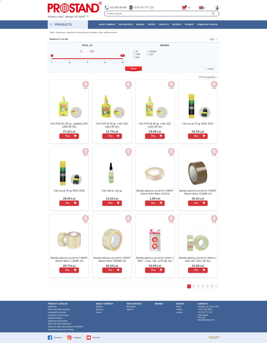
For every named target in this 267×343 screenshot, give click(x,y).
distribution (131, 307)
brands (140, 24)
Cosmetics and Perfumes (58, 315)
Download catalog (207, 24)
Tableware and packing (58, 321)
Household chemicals (57, 312)
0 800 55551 (203, 315)
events (151, 24)
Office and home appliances (59, 324)
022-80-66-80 (118, 7)
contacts (164, 24)
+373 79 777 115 (143, 7)
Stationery (60, 32)
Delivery (177, 24)
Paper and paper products (59, 309)
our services (126, 24)
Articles (179, 309)
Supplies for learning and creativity (82, 32)
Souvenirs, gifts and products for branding (65, 327)
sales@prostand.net (206, 320)
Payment (189, 24)
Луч (151, 54)
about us (99, 309)
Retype (153, 51)
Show (133, 68)
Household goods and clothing (61, 330)
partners (99, 307)
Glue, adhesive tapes (108, 32)
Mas (137, 57)
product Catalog (58, 304)
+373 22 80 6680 (205, 309)
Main (52, 32)
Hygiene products (55, 318)
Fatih (137, 54)
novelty (179, 312)
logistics (130, 309)
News (178, 307)
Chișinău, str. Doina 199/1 (208, 307)
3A (136, 51)
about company (107, 24)
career (98, 312)
